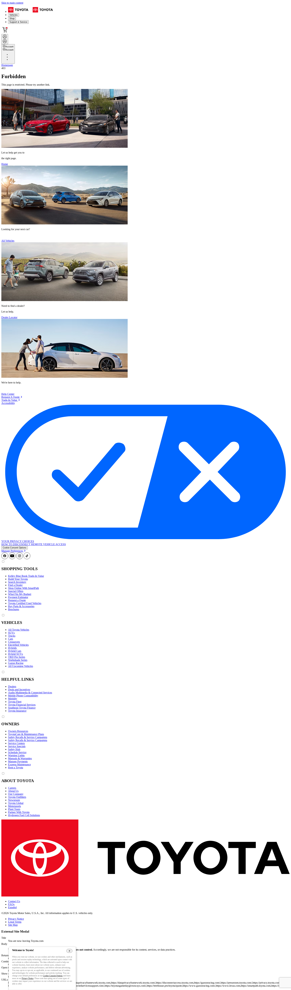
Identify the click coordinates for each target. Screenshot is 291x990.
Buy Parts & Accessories (21, 606)
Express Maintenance (19, 764)
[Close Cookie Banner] (69, 951)
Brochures (13, 609)
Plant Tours (14, 809)
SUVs (11, 632)
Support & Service (18, 22)
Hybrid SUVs (15, 654)
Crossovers (14, 641)
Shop (11, 18)
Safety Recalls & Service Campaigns (27, 737)
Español (12, 907)
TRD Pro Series (16, 657)
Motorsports (14, 806)
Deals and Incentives (19, 689)
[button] (14, 547)
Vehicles (13, 15)
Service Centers (16, 743)
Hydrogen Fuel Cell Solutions (24, 815)
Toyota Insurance (17, 710)
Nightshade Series (17, 660)
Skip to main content (12, 2)
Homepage (7, 65)
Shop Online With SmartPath (23, 588)
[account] (4, 39)
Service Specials (16, 746)
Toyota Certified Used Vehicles (24, 603)
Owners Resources (18, 731)
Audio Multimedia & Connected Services (30, 692)
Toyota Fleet (14, 701)
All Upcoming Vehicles (20, 666)
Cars (10, 638)
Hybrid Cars (14, 650)
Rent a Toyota (15, 767)
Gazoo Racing (15, 663)
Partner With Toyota (18, 812)
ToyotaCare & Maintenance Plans (26, 734)
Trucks (11, 635)
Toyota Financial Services (22, 704)
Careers (12, 787)
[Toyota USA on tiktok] (27, 558)
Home (4, 164)
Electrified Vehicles (18, 644)
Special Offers (15, 591)
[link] (11, 397)
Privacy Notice (16, 918)
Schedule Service (17, 752)
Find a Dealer (15, 585)
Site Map (13, 924)
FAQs (11, 904)
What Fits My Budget (19, 594)
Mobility (12, 698)
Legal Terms (14, 921)
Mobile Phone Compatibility (23, 695)
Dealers (12, 686)
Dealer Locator (9, 317)
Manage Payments (18, 761)
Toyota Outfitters (17, 797)
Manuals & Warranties (20, 758)
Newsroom (14, 800)
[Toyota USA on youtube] (12, 558)
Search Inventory (17, 582)
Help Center (7, 394)
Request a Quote (17, 600)
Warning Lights (16, 755)
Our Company (15, 794)
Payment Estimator (18, 597)
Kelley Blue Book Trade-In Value (26, 576)
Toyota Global (15, 803)
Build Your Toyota (18, 579)
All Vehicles (7, 240)
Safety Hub (14, 749)
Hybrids (12, 647)
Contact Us (14, 901)
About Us (13, 791)
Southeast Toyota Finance (22, 707)
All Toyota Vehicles (18, 629)
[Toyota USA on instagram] (19, 558)
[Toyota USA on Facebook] (4, 558)
